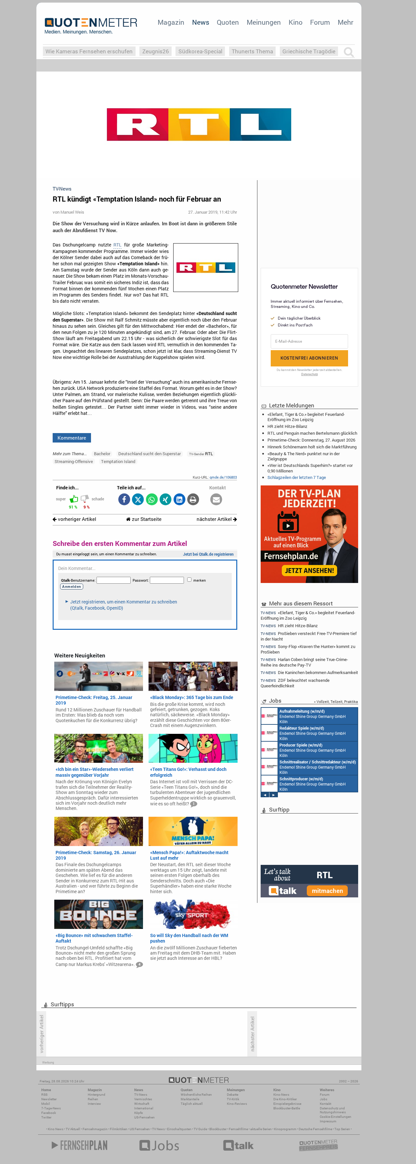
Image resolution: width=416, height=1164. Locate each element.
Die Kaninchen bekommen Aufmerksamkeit (309, 672)
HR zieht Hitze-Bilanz (287, 426)
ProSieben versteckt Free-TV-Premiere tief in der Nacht (309, 636)
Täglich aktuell (192, 1104)
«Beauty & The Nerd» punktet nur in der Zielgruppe (303, 456)
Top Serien (342, 1129)
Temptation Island (118, 461)
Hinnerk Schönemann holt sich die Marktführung (312, 447)
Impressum (328, 1121)
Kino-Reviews (237, 1104)
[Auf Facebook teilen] (124, 500)
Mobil (45, 1104)
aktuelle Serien (261, 1129)
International (143, 1108)
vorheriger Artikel (76, 519)
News (200, 22)
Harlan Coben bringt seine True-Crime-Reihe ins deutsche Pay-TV (304, 662)
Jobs (323, 1099)
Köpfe (138, 1113)
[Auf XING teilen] (166, 500)
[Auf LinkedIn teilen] (179, 500)
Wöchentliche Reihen (196, 1094)
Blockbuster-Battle (286, 1108)
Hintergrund (96, 1094)
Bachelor (102, 453)
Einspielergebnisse (287, 1104)
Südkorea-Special (200, 51)
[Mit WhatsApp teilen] (152, 500)
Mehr (345, 22)
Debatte (232, 1094)
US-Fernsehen (144, 1117)
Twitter (46, 1117)
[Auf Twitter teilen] (138, 500)
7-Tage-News (51, 1108)
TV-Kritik (233, 1099)
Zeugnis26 (155, 51)
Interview (94, 1104)
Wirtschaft (141, 1104)
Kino (296, 22)
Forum (320, 22)
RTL (117, 245)
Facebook (48, 1113)
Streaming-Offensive (74, 461)
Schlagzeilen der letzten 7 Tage (296, 477)
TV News (158, 1129)
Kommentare (72, 437)
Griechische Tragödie (308, 51)
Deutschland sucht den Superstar (149, 453)
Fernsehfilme (238, 1129)
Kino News (55, 1129)
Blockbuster (218, 1129)
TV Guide (200, 1129)
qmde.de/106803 (223, 477)
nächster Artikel (215, 519)
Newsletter (49, 1099)
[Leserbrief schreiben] (216, 500)
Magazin (171, 22)
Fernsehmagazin (95, 1129)
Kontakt (325, 1104)
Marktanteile (190, 1099)
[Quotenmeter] (91, 26)
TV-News (140, 1094)
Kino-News (281, 1094)
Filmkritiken (118, 1129)
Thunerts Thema (252, 51)
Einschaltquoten (179, 1129)
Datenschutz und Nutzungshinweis (333, 1110)
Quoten (228, 22)
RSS (44, 1094)
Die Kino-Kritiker (285, 1099)
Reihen (93, 1099)
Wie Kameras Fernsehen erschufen (89, 51)
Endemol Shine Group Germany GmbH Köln (313, 716)
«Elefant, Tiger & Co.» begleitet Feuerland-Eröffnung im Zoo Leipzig (306, 416)
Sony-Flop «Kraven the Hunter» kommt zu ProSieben (308, 649)
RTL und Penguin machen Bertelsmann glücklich (312, 433)
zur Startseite (146, 519)
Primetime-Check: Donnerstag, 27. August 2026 (311, 440)
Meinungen (264, 22)
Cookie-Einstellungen (335, 1117)
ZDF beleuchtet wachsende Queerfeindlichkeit (295, 683)
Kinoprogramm (285, 1129)
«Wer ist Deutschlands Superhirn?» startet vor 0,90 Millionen (310, 467)
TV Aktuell (73, 1129)
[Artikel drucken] (193, 500)
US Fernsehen (140, 1129)
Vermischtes (143, 1099)
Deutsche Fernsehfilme (315, 1129)
